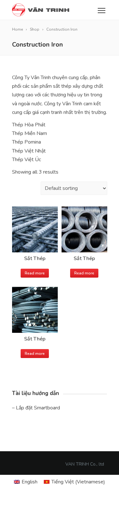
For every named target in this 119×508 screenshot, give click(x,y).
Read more (35, 273)
